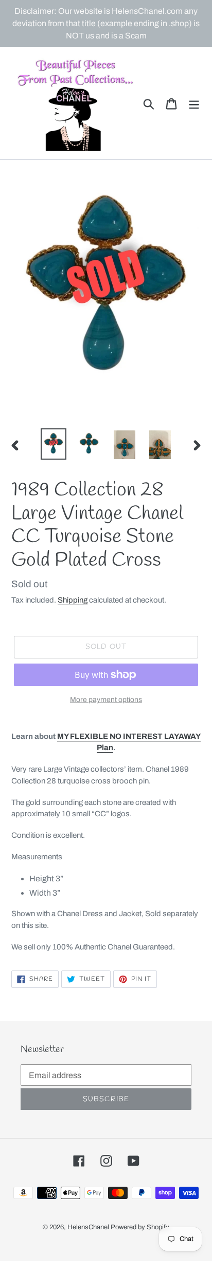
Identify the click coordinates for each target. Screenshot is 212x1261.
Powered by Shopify (140, 1227)
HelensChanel (88, 1227)
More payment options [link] (106, 700)
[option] (54, 444)
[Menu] (194, 103)
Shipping (72, 600)
